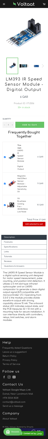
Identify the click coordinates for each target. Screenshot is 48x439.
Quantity (7, 119)
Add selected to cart (34, 224)
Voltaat (12, 427)
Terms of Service (11, 364)
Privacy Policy (10, 360)
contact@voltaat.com (14, 402)
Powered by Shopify (25, 427)
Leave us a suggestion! (15, 352)
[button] (31, 433)
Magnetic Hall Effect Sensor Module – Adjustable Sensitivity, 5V (22, 184)
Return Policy (9, 356)
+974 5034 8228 (10, 398)
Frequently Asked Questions (17, 348)
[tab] (24, 237)
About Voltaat (10, 419)
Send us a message (13, 406)
